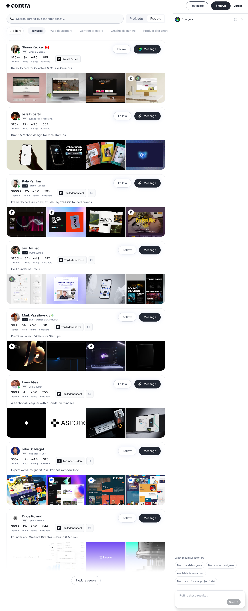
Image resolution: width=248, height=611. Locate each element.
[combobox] (65, 19)
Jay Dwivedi (31, 248)
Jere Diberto (31, 114)
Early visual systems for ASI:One (61, 426)
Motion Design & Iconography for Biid (26, 159)
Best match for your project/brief (196, 581)
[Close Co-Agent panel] (242, 19)
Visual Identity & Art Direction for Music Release (105, 159)
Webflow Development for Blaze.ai (22, 494)
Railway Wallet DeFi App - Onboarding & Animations (64, 159)
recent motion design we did (25, 562)
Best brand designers (189, 565)
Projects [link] (136, 18)
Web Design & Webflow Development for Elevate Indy (105, 494)
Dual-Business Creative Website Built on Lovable (102, 92)
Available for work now (190, 573)
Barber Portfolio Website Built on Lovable (66, 92)
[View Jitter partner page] (51, 547)
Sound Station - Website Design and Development (143, 293)
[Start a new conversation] (236, 19)
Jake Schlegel (33, 449)
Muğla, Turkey (35, 387)
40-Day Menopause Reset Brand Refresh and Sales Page (142, 90)
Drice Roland (32, 516)
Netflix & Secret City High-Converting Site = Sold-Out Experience (143, 224)
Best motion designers (221, 565)
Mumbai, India (36, 253)
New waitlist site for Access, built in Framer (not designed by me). (65, 224)
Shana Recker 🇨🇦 (35, 47)
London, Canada (37, 52)
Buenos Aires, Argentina (40, 119)
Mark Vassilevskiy (36, 315)
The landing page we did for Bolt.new (23, 360)
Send (232, 602)
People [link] (155, 18)
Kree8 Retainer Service (22, 294)
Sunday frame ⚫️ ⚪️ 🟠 (101, 428)
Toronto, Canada (37, 185)
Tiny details (16, 428)
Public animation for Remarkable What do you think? (140, 358)
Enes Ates (30, 382)
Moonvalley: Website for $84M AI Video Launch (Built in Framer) (25, 224)
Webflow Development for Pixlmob (62, 494)
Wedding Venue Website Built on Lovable (26, 92)
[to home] (18, 6)
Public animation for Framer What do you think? (104, 360)
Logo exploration (98, 562)
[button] (86, 71)
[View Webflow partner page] (12, 480)
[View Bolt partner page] (12, 346)
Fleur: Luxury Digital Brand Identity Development (143, 159)
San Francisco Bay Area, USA (43, 319)
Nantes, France (36, 520)
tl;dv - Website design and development (64, 293)
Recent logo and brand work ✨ (141, 560)
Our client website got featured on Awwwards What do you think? (66, 358)
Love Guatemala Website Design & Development (142, 494)
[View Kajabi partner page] (131, 78)
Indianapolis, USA (37, 453)
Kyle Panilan (31, 181)
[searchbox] (68, 18)
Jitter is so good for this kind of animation (65, 560)
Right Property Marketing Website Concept (143, 426)
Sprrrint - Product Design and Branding (102, 293)
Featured (37, 30)
